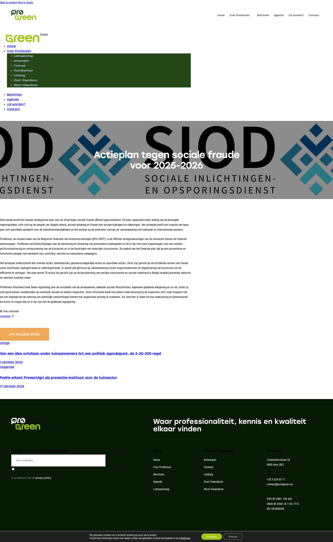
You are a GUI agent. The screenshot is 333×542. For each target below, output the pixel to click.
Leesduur (5, 316)
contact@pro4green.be (280, 484)
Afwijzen (233, 536)
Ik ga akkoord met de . (31, 478)
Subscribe (103, 463)
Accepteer (212, 536)
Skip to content (8, 2)
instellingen (184, 538)
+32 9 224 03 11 (276, 479)
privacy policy (43, 478)
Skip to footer (25, 2)
